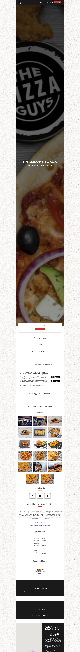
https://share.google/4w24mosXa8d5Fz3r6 (43, 525)
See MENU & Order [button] (57, 2)
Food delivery (45, 2)
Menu (41, 2)
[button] (25, 425)
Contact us (51, 2)
